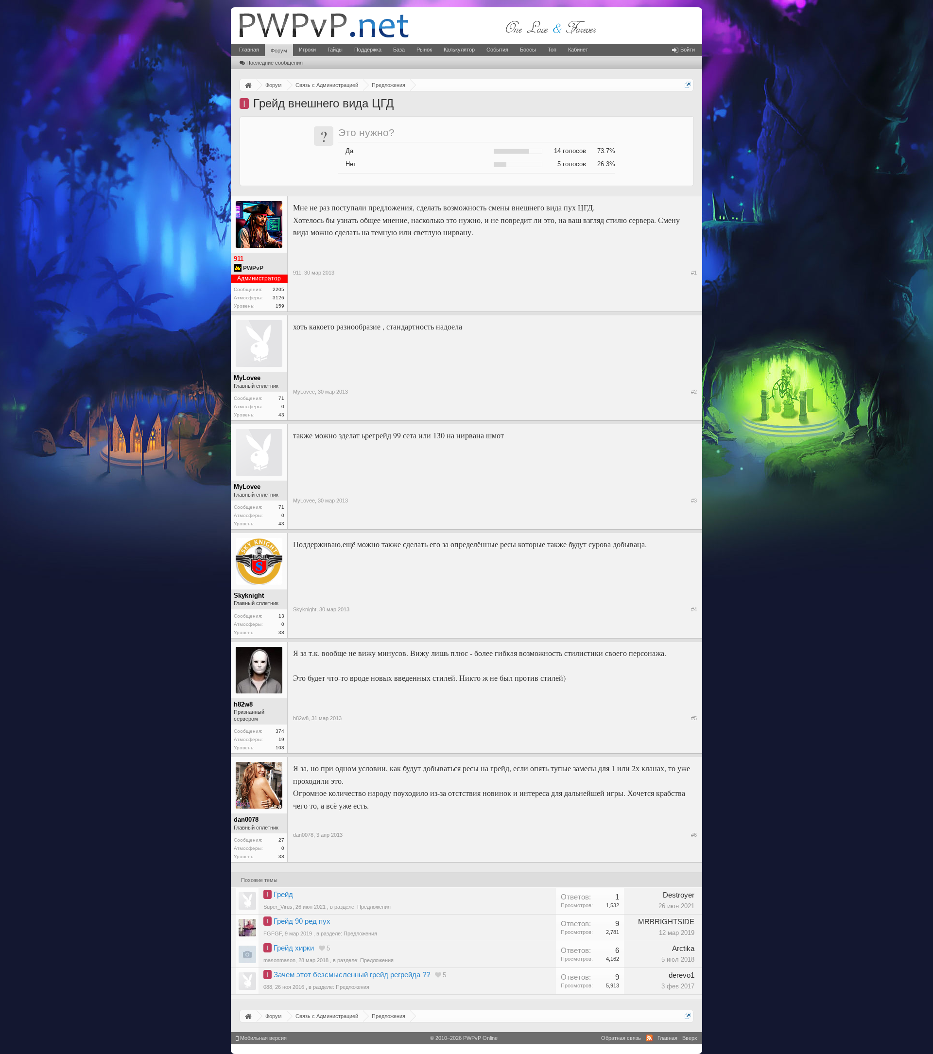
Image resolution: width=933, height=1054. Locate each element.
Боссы (528, 49)
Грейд (283, 894)
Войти (687, 49)
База (399, 49)
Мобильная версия (263, 1038)
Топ (552, 49)
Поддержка (367, 49)
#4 (694, 609)
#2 (694, 392)
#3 (694, 500)
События (497, 49)
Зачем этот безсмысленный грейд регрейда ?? (352, 975)
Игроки (307, 49)
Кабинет (578, 49)
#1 (694, 273)
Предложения (374, 907)
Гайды (335, 49)
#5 (694, 718)
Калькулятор (459, 49)
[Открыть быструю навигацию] (688, 85)
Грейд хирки (294, 948)
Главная (249, 49)
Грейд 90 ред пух (302, 921)
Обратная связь (621, 1038)
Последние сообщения (274, 63)
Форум (279, 50)
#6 (694, 835)
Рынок (424, 49)
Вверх (689, 1038)
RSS (649, 1038)
